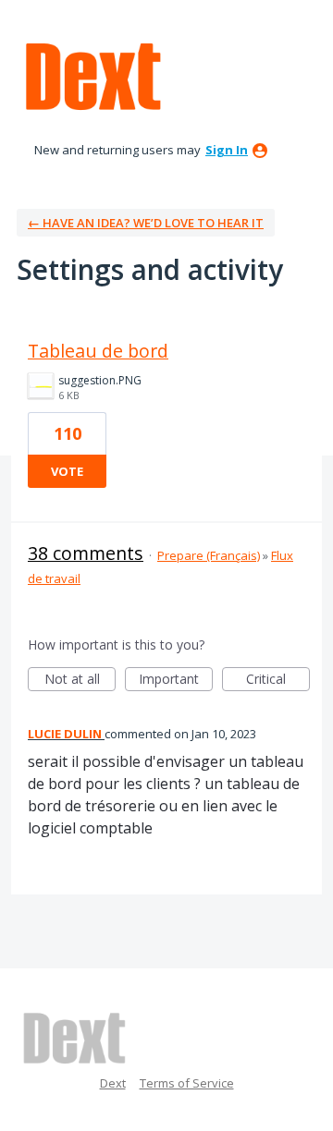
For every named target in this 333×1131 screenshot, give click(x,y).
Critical (278, 680)
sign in (226, 149)
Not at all (80, 680)
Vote (67, 471)
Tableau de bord (98, 350)
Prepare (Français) (208, 555)
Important (176, 680)
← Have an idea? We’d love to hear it (146, 222)
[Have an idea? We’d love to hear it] (93, 77)
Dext (113, 1083)
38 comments (85, 553)
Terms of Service (187, 1083)
